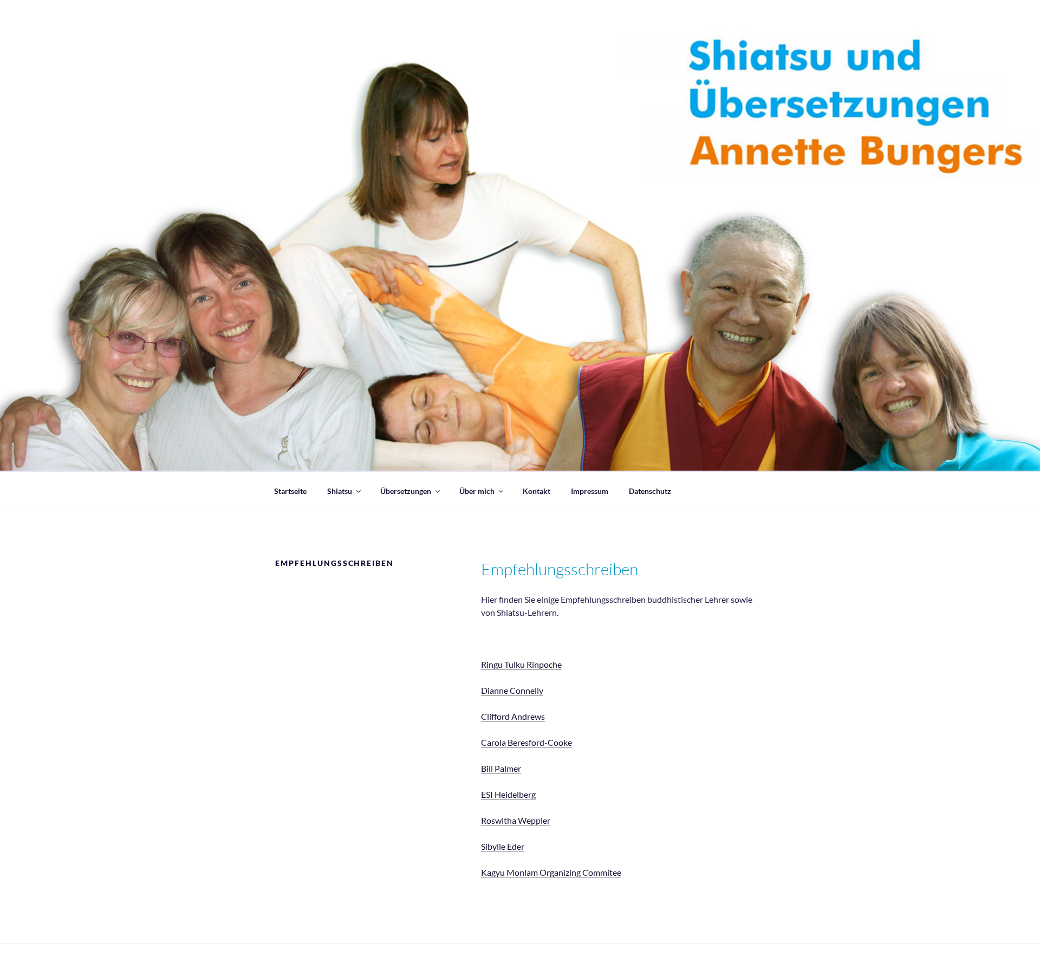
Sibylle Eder (502, 846)
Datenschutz (650, 491)
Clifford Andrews (513, 716)
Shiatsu (339, 491)
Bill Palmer (501, 768)
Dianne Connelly (512, 690)
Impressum (589, 491)
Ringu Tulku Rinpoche (521, 664)
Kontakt (536, 491)
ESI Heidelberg (508, 794)
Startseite (290, 491)
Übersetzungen (405, 491)
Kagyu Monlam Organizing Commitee (551, 872)
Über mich (477, 491)
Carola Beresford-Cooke (526, 742)
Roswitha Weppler (515, 820)
